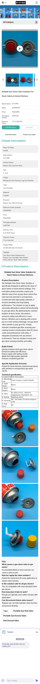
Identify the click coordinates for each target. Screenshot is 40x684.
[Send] (37, 680)
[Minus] (37, 632)
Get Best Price (11, 127)
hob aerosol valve (11, 621)
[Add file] (2, 680)
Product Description (29, 134)
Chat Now (29, 127)
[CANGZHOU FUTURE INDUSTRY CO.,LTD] (21, 2)
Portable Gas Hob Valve (23, 611)
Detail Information (10, 134)
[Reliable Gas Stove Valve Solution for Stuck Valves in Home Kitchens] (20, 48)
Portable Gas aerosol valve (14, 616)
